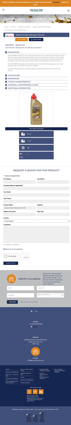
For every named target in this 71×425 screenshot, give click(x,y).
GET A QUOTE (21, 39)
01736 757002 (37, 39)
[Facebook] (35, 391)
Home (6, 27)
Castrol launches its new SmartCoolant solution (44, 376)
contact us (56, 2)
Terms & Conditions (26, 380)
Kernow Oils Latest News (26, 370)
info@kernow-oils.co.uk (35, 359)
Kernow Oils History (12, 372)
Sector (43, 295)
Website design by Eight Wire (23, 409)
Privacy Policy (25, 382)
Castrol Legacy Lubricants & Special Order (15, 30)
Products (12, 27)
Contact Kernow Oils (25, 374)
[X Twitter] (29, 391)
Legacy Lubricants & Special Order (41, 27)
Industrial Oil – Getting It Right (45, 370)
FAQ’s (22, 377)
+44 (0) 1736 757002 (35, 323)
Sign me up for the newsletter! (14, 249)
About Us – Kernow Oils (12, 375)
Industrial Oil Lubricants (24, 27)
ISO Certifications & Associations (12, 382)
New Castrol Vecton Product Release (59, 371)
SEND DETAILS (10, 263)
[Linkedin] (41, 391)
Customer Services (12, 378)
